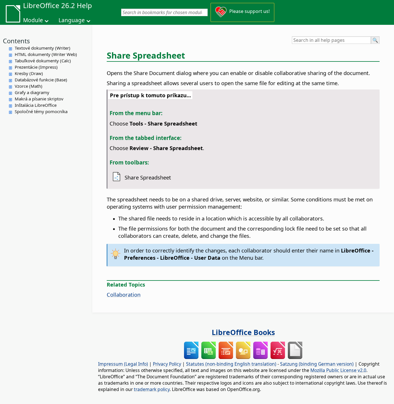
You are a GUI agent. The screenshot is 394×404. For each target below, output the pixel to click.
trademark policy (152, 389)
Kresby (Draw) (29, 73)
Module (33, 20)
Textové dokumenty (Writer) (42, 48)
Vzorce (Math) (28, 86)
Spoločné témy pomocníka (41, 111)
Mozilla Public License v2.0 (338, 370)
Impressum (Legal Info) (123, 364)
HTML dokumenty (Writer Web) (46, 54)
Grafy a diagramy (32, 92)
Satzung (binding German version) (317, 364)
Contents (16, 40)
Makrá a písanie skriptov (39, 99)
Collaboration (123, 294)
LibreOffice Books (243, 332)
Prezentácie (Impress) (36, 67)
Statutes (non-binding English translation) (231, 364)
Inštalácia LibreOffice (36, 105)
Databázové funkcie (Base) (41, 80)
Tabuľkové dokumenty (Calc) (43, 60)
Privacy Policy (167, 364)
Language (72, 20)
